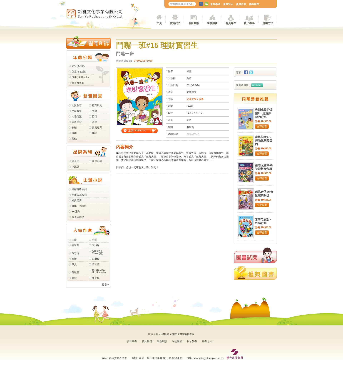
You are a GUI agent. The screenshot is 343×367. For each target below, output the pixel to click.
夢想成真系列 (79, 194)
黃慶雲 (75, 272)
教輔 (74, 127)
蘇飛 (74, 277)
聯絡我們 (254, 4)
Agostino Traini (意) (97, 252)
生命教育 (77, 110)
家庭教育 (97, 127)
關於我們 (147, 341)
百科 (94, 116)
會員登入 (228, 4)
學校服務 (212, 23)
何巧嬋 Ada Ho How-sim (99, 271)
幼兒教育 (77, 105)
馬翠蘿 (75, 245)
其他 (74, 138)
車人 (74, 264)
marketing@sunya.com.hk (209, 358)
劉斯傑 (96, 258)
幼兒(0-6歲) (78, 66)
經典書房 (77, 200)
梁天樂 (96, 264)
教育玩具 (97, 105)
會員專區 (215, 4)
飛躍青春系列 (79, 189)
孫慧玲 (75, 253)
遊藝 (94, 122)
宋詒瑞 (96, 245)
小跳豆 (75, 166)
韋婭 (74, 258)
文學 (94, 110)
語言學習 (77, 122)
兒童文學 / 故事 (195, 99)
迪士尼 (75, 161)
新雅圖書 (132, 341)
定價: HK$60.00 (137, 130)
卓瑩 (94, 239)
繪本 (74, 133)
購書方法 (207, 341)
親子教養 (192, 341)
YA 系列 (76, 211)
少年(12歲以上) (80, 77)
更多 (104, 284)
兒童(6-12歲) (80, 71)
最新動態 (162, 341)
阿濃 (74, 239)
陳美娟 (96, 277)
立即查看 (262, 126)
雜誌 (94, 133)
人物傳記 (77, 116)
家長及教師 (78, 82)
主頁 (159, 23)
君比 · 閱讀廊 (79, 205)
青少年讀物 (78, 217)
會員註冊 (241, 4)
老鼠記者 (97, 161)
